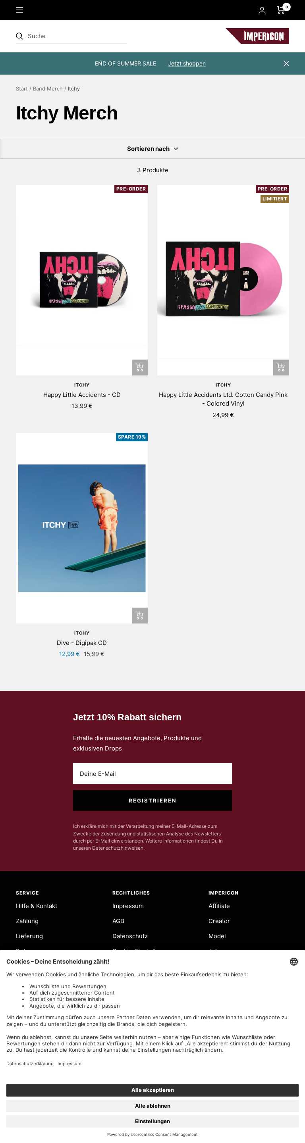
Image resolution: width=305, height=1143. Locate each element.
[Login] (262, 10)
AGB (118, 921)
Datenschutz (130, 936)
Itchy (82, 385)
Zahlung (27, 921)
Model (217, 936)
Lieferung (29, 936)
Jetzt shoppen (187, 63)
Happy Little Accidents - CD (82, 394)
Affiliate (219, 906)
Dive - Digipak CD (82, 643)
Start (22, 88)
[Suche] (71, 36)
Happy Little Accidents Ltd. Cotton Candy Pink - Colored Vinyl (223, 399)
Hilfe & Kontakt (36, 906)
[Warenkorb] (281, 10)
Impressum (128, 906)
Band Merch (48, 88)
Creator (219, 921)
